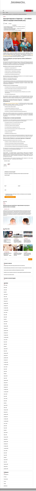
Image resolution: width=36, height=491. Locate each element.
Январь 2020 (5, 439)
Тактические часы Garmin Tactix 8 (9, 274)
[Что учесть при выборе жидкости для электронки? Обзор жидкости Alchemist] (28, 234)
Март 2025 (5, 323)
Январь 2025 (5, 328)
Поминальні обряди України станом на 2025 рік (18, 254)
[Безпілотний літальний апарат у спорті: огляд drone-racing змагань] (18, 234)
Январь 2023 (5, 382)
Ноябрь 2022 (6, 387)
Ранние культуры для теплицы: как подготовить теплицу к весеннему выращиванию (27, 254)
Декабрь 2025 (6, 303)
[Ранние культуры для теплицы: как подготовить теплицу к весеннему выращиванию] (28, 247)
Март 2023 (5, 378)
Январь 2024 (5, 355)
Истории (5, 476)
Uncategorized (6, 474)
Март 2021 (5, 407)
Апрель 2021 (5, 405)
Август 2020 (5, 423)
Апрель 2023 (5, 375)
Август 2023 (5, 366)
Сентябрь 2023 (6, 364)
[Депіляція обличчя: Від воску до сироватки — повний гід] (8, 247)
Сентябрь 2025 (6, 310)
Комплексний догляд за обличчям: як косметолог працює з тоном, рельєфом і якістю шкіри (18, 267)
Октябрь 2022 (6, 389)
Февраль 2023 (6, 380)
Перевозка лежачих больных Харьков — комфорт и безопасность (14, 28)
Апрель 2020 (5, 432)
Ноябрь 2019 (6, 443)
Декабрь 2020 (6, 414)
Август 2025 (5, 312)
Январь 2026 (5, 301)
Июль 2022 (5, 396)
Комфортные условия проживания (9, 29)
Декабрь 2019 (6, 441)
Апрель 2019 (5, 459)
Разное (4, 16)
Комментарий (7, 175)
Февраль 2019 (6, 464)
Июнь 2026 (5, 289)
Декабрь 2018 (6, 468)
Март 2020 (5, 434)
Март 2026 (5, 296)
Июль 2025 (5, 314)
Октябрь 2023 (6, 362)
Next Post (5, 201)
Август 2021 (5, 398)
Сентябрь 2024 (6, 337)
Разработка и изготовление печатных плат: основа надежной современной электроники (17, 272)
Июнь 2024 (5, 344)
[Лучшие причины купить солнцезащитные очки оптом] (8, 234)
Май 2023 (5, 373)
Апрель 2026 (5, 294)
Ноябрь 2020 (6, 416)
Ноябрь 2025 (6, 305)
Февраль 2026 (6, 298)
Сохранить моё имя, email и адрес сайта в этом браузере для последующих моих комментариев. (18, 194)
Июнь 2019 (5, 455)
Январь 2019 (5, 466)
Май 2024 (5, 346)
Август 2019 (5, 450)
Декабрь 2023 (6, 357)
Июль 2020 (5, 425)
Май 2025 (5, 319)
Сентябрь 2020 (6, 421)
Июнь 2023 (5, 371)
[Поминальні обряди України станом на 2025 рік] (18, 247)
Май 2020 (5, 430)
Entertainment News (18, 2)
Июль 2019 (5, 452)
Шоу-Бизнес (5, 485)
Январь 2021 (5, 412)
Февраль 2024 (6, 353)
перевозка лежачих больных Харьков (11, 103)
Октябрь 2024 (6, 335)
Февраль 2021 (6, 409)
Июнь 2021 (5, 400)
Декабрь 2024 (6, 330)
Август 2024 (5, 339)
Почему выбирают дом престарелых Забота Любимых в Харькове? (14, 26)
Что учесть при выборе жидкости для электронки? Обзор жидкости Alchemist (27, 241)
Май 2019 (5, 457)
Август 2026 (5, 285)
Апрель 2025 (5, 321)
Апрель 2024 (5, 348)
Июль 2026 (5, 287)
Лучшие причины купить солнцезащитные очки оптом (7, 241)
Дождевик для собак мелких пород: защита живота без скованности (14, 265)
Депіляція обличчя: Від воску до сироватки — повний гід (8, 254)
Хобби (5, 483)
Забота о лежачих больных (8, 27)
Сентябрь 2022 (6, 391)
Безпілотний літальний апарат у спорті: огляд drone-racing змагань (18, 241)
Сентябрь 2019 (6, 448)
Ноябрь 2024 (6, 332)
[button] (25, 11)
